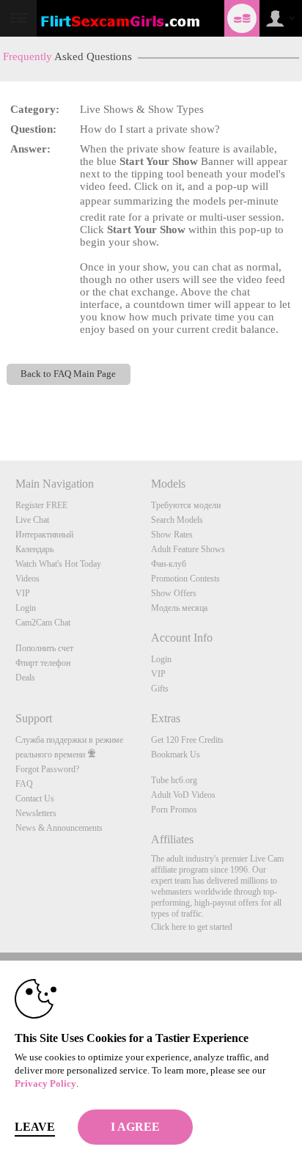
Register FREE (41, 505)
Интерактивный (44, 534)
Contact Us (34, 798)
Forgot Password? (47, 769)
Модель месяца (179, 608)
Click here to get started (191, 927)
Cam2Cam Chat (42, 622)
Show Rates (172, 534)
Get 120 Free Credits (187, 740)
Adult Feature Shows (188, 549)
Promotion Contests (185, 578)
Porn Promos (174, 809)
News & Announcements (59, 828)
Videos (27, 578)
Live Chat (32, 520)
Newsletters (35, 813)
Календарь (34, 549)
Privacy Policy (45, 1083)
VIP (22, 593)
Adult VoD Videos (183, 795)
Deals (25, 677)
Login (25, 608)
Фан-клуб (168, 564)
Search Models (177, 520)
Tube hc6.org (174, 780)
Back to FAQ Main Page (68, 374)
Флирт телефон (42, 663)
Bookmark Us (175, 754)
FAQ (24, 784)
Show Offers (173, 593)
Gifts (160, 688)
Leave (35, 1126)
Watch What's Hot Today (58, 564)
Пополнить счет (44, 648)
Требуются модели (186, 505)
